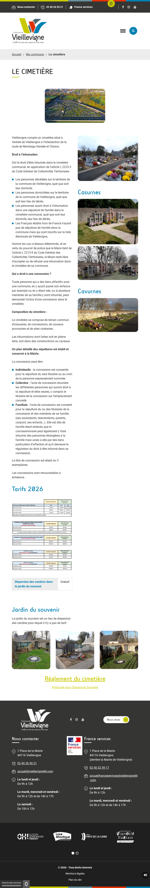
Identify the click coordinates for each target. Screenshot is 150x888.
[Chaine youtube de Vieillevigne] (135, 7)
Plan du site (75, 879)
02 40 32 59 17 (99, 767)
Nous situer (113, 719)
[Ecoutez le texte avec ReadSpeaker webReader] (145, 875)
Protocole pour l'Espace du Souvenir (75, 687)
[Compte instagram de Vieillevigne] (129, 7)
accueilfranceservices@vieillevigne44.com (114, 778)
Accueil (16, 54)
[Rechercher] (133, 31)
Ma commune (35, 54)
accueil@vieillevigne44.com (35, 771)
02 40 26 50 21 (27, 763)
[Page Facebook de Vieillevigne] (123, 7)
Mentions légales (75, 873)
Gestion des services (11, 883)
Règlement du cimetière (75, 678)
